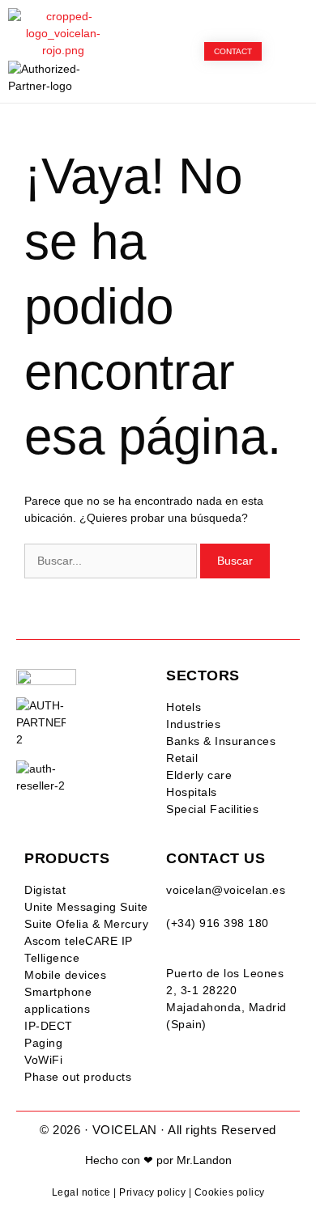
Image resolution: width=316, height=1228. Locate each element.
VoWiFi (43, 1059)
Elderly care (199, 775)
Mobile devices (65, 974)
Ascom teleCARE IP (78, 940)
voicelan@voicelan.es (225, 889)
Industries (193, 724)
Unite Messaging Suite (86, 906)
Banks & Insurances (220, 741)
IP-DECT (48, 1025)
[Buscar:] (112, 560)
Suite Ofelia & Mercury (86, 923)
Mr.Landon (204, 1160)
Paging (43, 1042)
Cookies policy (229, 1192)
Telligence (51, 957)
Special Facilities (212, 808)
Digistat (45, 889)
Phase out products (77, 1076)
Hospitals (191, 791)
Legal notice (81, 1192)
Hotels (183, 707)
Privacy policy (152, 1192)
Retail (182, 758)
